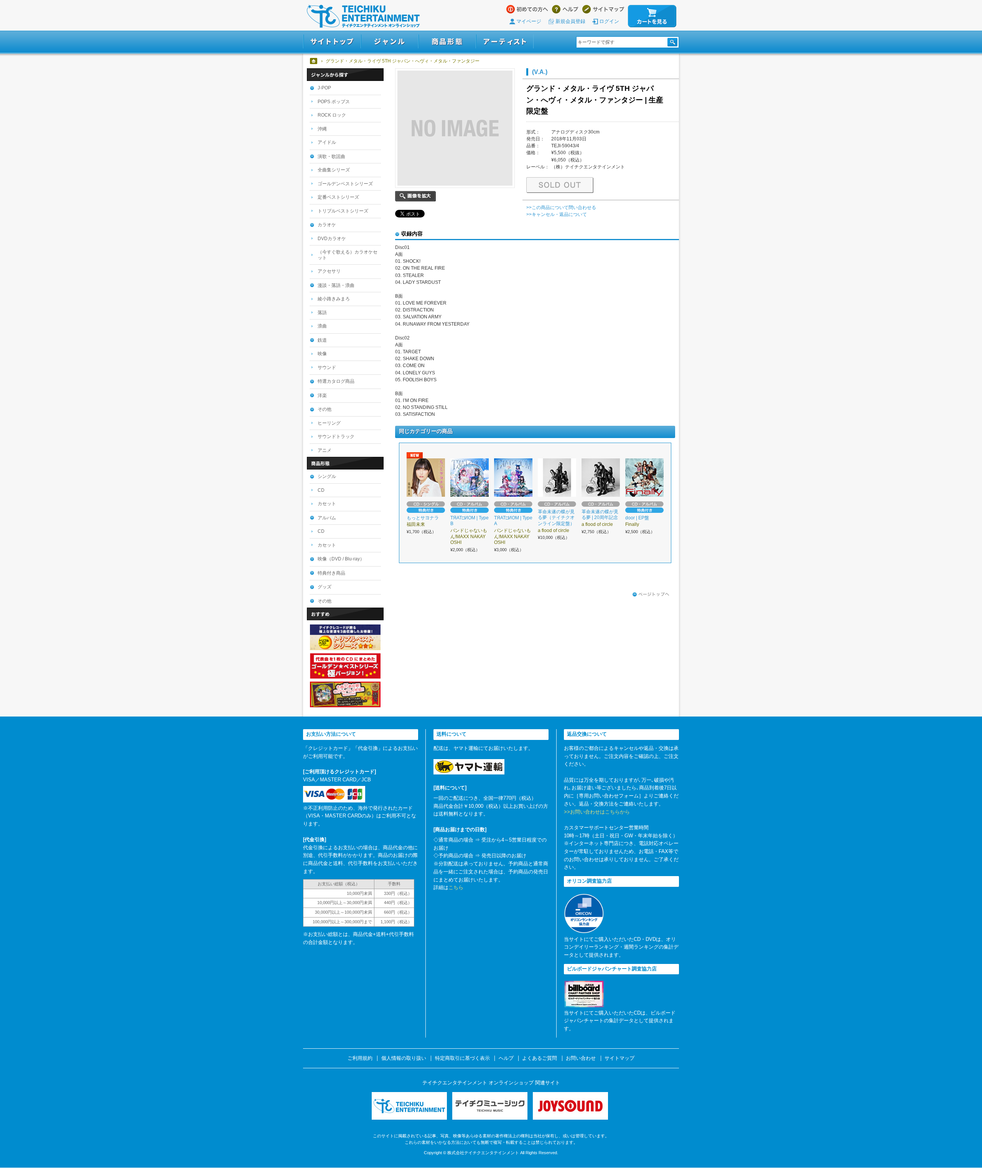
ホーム (314, 61)
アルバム (327, 518)
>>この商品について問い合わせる (561, 207)
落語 (322, 312)
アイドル (327, 142)
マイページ (528, 21)
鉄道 (322, 340)
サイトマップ (603, 9)
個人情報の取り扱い (403, 1058)
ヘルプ (565, 9)
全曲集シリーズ (334, 170)
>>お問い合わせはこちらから (597, 812)
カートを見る (652, 16)
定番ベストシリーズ (338, 197)
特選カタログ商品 (336, 381)
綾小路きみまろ (334, 298)
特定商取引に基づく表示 (462, 1058)
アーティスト (505, 42)
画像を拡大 (415, 196)
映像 (322, 353)
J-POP (324, 88)
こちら (455, 887)
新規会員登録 (570, 21)
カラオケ (327, 224)
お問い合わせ (581, 1058)
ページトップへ (651, 594)
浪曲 (322, 326)
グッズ (324, 587)
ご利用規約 (360, 1058)
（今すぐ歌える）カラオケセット (347, 254)
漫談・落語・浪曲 (336, 285)
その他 (324, 409)
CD (321, 490)
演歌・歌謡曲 (331, 156)
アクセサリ (329, 271)
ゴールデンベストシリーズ (345, 183)
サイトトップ (332, 42)
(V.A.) (539, 71)
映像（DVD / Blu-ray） (341, 559)
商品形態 (447, 42)
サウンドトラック (336, 436)
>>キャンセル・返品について (556, 214)
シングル (327, 476)
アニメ (324, 450)
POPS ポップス (334, 101)
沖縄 (322, 129)
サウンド (327, 367)
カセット (327, 503)
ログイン (609, 21)
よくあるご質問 (539, 1058)
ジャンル (390, 42)
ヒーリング (329, 423)
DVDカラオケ (332, 238)
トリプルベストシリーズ (343, 211)
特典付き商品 (331, 573)
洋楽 (322, 395)
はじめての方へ (527, 9)
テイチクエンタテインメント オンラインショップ (363, 16)
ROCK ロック (332, 115)
